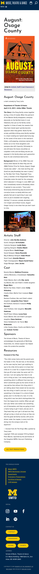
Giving (11, 545)
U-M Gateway (12, 482)
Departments (12, 474)
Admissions (12, 538)
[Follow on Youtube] (17, 511)
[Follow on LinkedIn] (9, 519)
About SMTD (12, 469)
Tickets (23, 545)
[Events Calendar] (31, 3)
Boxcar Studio (26, 569)
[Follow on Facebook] (25, 511)
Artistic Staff (15, 87)
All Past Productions (15, 449)
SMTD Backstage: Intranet (17, 472)
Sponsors (29, 87)
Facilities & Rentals (14, 479)
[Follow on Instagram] (9, 511)
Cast (23, 87)
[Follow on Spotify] (17, 519)
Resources (8, 90)
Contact (11, 532)
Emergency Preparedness (16, 477)
